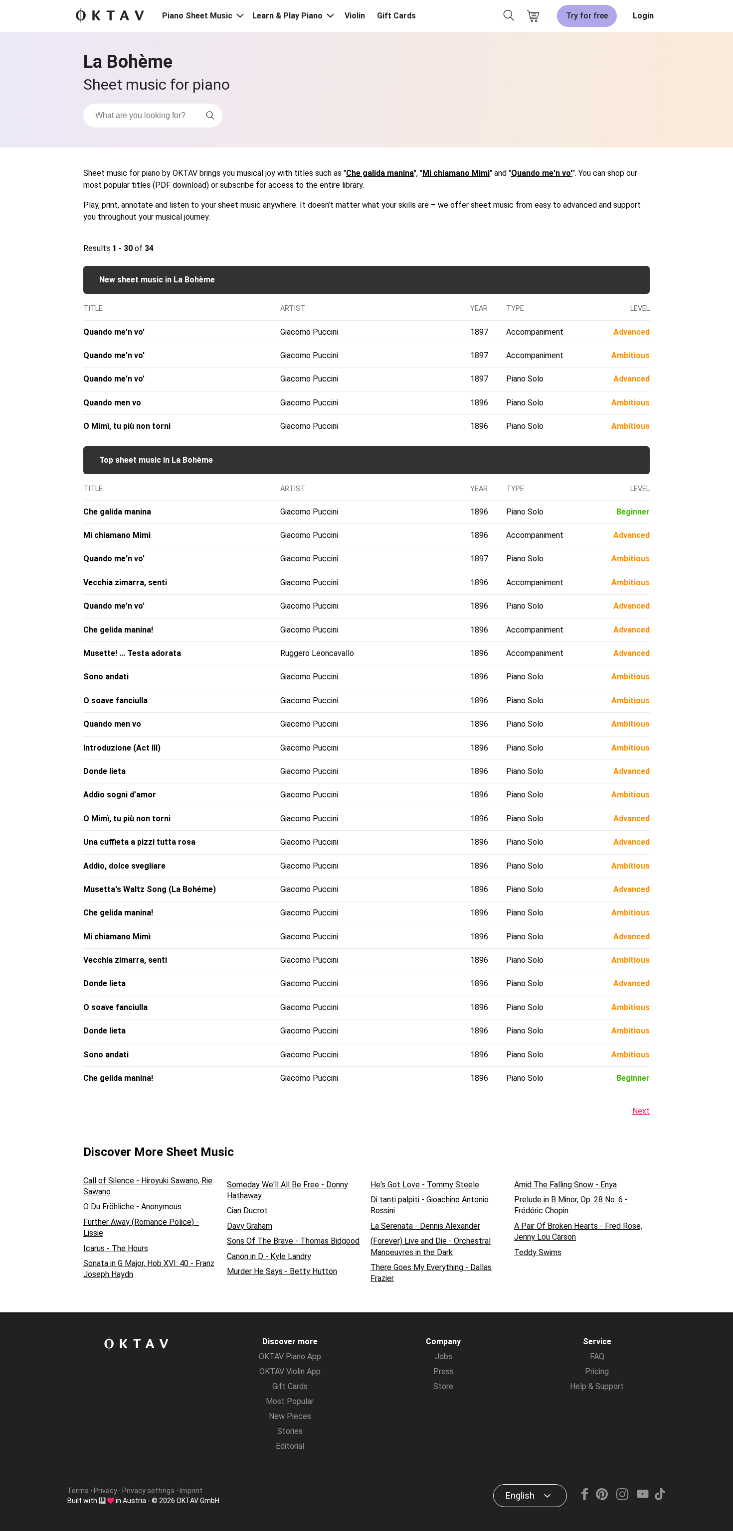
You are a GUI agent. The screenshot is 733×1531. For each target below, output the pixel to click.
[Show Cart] (533, 16)
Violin (355, 15)
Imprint (191, 1491)
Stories (290, 1431)
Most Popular (290, 1401)
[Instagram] (622, 1497)
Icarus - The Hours (115, 1248)
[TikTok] (660, 1497)
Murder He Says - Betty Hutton (282, 1271)
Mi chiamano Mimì (456, 173)
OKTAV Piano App (290, 1356)
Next (641, 1111)
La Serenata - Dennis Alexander (425, 1226)
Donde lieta (104, 771)
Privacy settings (148, 1491)
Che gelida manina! (118, 630)
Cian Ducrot (247, 1210)
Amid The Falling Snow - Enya (565, 1184)
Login (643, 15)
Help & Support (597, 1386)
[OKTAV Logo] (109, 16)
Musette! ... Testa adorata (132, 653)
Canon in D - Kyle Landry (269, 1256)
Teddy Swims (537, 1252)
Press (443, 1371)
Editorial (290, 1446)
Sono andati (106, 676)
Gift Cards (396, 15)
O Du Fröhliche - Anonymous (132, 1206)
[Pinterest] (602, 1497)
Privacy (105, 1491)
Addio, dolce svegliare (124, 866)
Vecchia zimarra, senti (125, 582)
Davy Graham (249, 1226)
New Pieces (290, 1416)
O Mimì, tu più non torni (127, 426)
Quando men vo (112, 402)
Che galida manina (380, 173)
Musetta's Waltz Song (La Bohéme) (149, 889)
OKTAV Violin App (290, 1371)
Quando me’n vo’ (114, 606)
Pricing (597, 1371)
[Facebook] (585, 1497)
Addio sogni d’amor (119, 794)
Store (443, 1386)
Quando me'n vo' (541, 173)
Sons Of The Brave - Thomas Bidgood (293, 1241)
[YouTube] (642, 1497)
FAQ (597, 1356)
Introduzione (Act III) (122, 748)
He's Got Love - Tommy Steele (424, 1184)
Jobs (443, 1356)
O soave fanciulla (115, 700)
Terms (78, 1491)
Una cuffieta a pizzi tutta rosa (139, 842)
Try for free (587, 15)
